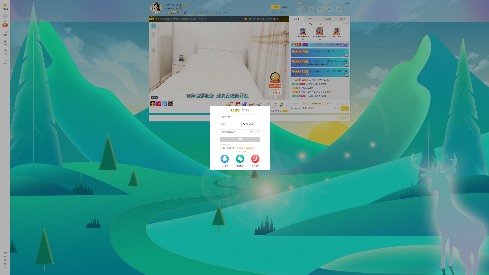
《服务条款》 (240, 148)
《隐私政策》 (249, 148)
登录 (240, 139)
